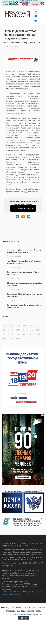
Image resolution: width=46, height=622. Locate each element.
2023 (38, 334)
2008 (18, 325)
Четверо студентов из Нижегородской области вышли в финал (24, 306)
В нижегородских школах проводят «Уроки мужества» (23, 273)
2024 (5, 339)
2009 (24, 325)
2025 (11, 339)
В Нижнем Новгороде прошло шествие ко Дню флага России (24, 284)
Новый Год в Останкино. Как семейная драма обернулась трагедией (24, 262)
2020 (18, 334)
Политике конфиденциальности (27, 614)
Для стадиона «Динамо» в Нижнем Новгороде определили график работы (24, 251)
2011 (38, 325)
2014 (18, 330)
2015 (24, 330)
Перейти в (25, 208)
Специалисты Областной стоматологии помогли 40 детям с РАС (25, 295)
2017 (38, 330)
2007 (11, 325)
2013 (11, 330)
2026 (18, 339)
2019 (11, 334)
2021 (24, 334)
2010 (31, 325)
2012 (5, 330)
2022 (31, 334)
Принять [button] (23, 617)
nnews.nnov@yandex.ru (11, 594)
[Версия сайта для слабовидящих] (35, 20)
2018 (5, 334)
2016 (31, 330)
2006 (5, 325)
